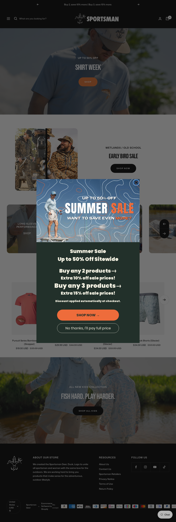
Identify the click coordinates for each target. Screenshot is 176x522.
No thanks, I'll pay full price (88, 328)
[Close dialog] (136, 182)
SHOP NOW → (88, 315)
